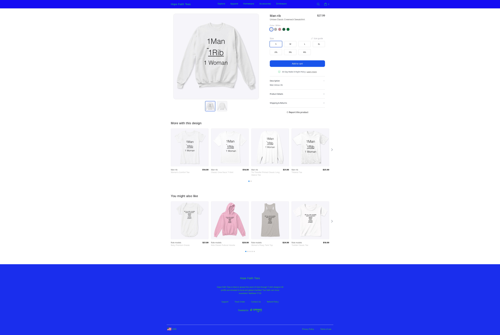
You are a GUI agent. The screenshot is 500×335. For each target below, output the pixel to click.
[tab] (210, 106)
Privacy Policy (308, 329)
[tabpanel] (216, 56)
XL (319, 44)
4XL (304, 52)
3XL (290, 52)
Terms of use (325, 329)
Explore (221, 3)
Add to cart (297, 63)
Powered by (243, 310)
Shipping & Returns (278, 103)
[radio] (276, 44)
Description (275, 81)
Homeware (248, 3)
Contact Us (256, 302)
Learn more (312, 72)
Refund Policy (273, 302)
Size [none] (272, 38)
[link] (189, 147)
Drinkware (281, 3)
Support (224, 302)
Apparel (234, 3)
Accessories (265, 3)
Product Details (276, 94)
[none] (317, 38)
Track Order (240, 302)
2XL (275, 52)
